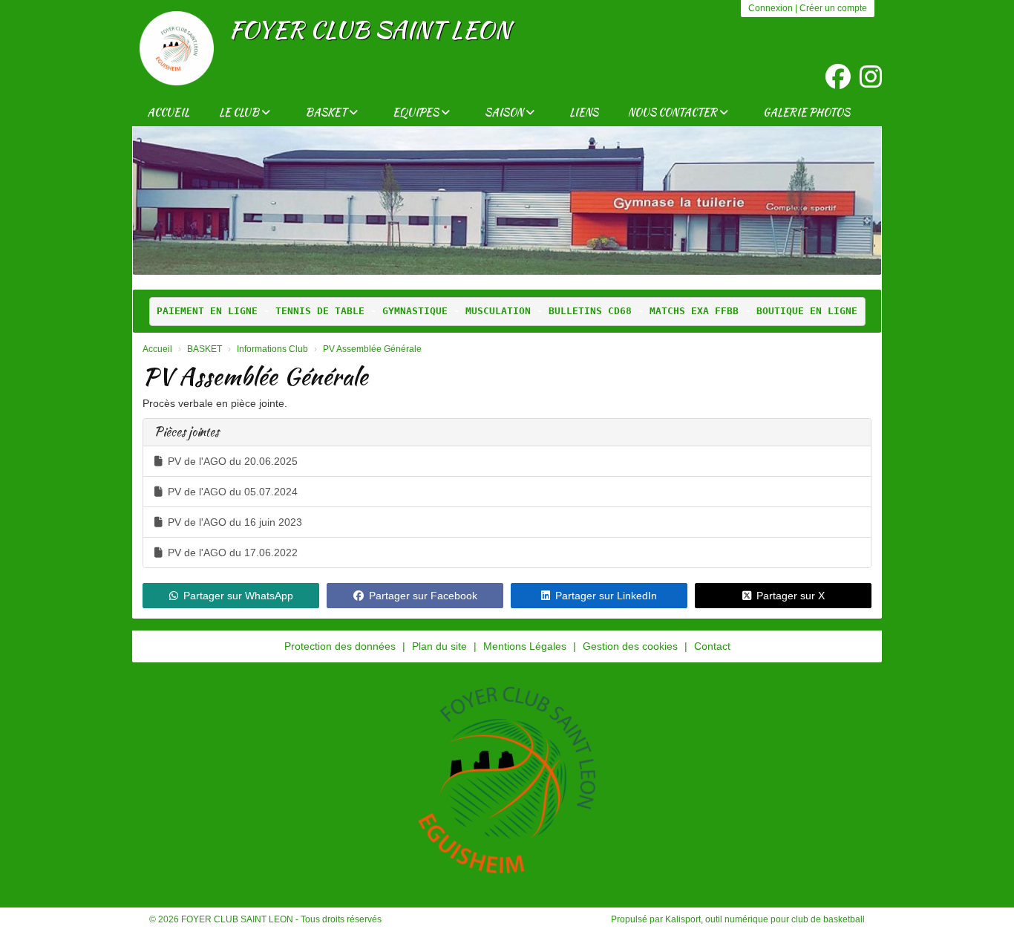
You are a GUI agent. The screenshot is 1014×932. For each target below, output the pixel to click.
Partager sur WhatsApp (238, 596)
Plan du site (439, 646)
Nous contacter (673, 112)
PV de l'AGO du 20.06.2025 (233, 461)
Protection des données (340, 646)
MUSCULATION (498, 310)
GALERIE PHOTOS (806, 112)
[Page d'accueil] (177, 48)
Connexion (770, 8)
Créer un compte (833, 8)
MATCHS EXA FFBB (694, 310)
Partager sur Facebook (423, 596)
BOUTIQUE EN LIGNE (806, 310)
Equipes (417, 112)
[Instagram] (871, 77)
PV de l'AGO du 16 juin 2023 (235, 522)
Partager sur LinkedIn (606, 596)
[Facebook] (838, 77)
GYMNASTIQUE (415, 310)
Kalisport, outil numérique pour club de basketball (765, 919)
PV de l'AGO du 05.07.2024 (233, 492)
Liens (583, 112)
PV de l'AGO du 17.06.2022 (233, 552)
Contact (712, 646)
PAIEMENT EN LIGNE (207, 310)
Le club (240, 112)
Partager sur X (790, 596)
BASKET (327, 112)
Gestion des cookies (630, 646)
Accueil (168, 112)
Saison (505, 112)
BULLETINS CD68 (590, 310)
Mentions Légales (524, 646)
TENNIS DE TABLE (319, 310)
